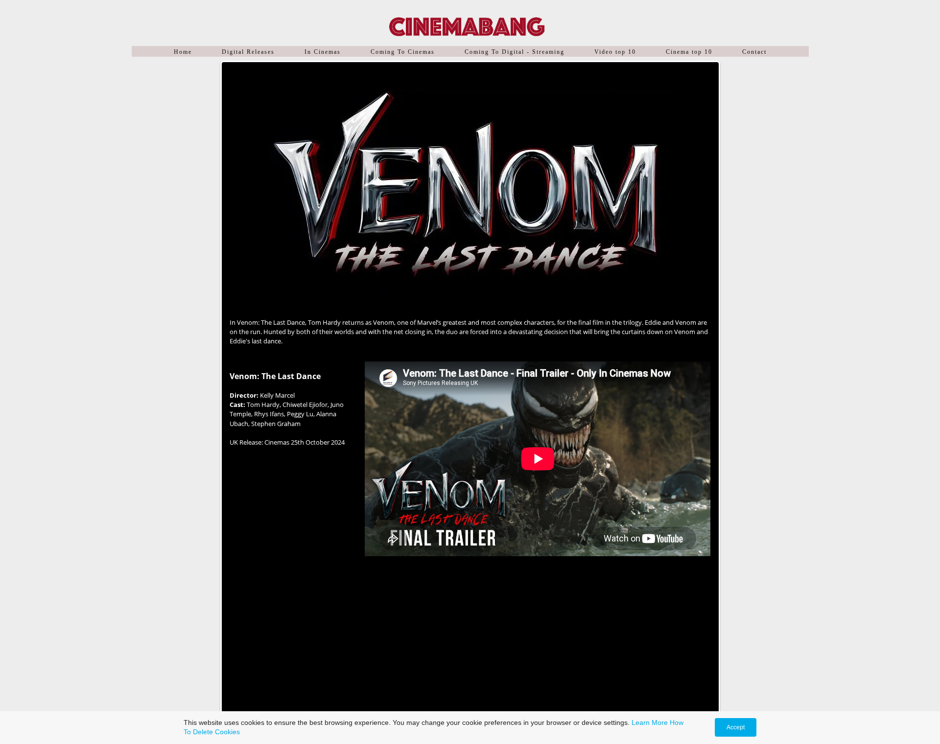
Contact (754, 51)
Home (183, 51)
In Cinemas (323, 51)
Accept (736, 727)
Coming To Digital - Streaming (514, 51)
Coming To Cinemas (403, 51)
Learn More (650, 722)
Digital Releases (248, 51)
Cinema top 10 (689, 51)
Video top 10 (615, 51)
